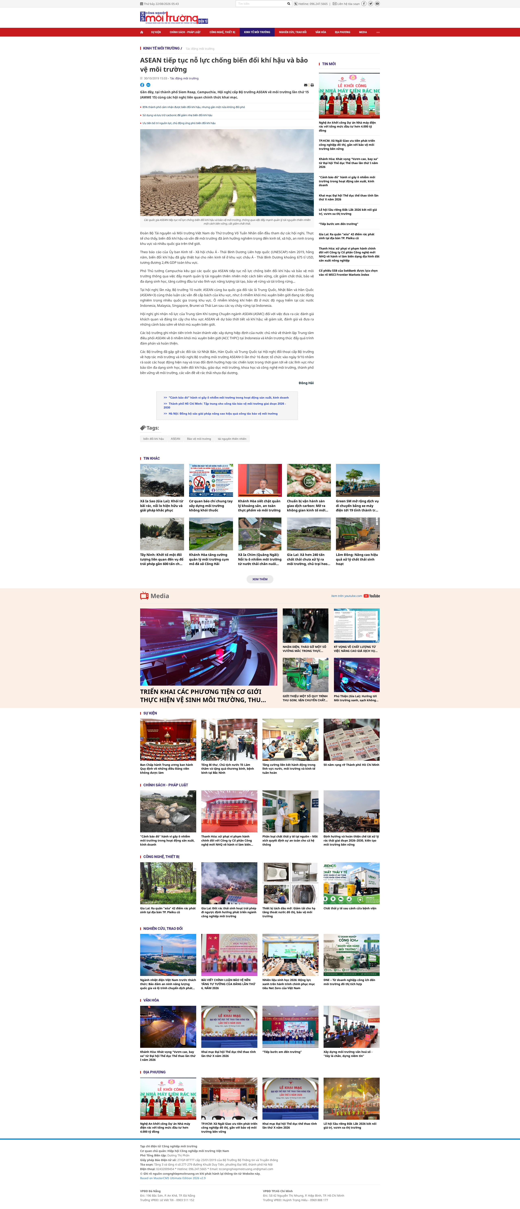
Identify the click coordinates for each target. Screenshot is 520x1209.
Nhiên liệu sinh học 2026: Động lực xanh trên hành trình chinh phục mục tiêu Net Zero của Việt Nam (288, 984)
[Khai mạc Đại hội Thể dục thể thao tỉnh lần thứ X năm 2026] (229, 1027)
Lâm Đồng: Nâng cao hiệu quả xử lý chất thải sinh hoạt (357, 559)
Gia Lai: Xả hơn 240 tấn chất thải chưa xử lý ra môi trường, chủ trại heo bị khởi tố (307, 559)
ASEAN (175, 438)
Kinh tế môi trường (257, 32)
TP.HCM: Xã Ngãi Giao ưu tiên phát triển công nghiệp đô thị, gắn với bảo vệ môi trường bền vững (347, 144)
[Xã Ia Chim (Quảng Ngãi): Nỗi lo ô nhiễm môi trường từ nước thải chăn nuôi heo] (260, 534)
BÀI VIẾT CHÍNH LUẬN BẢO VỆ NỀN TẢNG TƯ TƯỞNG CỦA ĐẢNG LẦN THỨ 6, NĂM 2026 (228, 984)
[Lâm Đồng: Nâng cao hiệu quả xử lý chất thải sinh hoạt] (358, 534)
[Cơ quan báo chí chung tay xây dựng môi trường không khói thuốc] (211, 480)
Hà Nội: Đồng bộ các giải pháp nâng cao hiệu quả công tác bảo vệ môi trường (223, 413)
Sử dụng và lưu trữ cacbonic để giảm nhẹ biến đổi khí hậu (177, 115)
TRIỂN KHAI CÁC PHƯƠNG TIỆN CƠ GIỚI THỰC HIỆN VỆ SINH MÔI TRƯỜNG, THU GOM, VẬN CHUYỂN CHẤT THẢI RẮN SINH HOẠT (202, 696)
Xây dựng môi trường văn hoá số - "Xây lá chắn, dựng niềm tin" (348, 1054)
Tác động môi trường (200, 49)
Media (363, 32)
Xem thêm (260, 579)
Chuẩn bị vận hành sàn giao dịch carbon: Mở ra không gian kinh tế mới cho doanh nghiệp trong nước (306, 505)
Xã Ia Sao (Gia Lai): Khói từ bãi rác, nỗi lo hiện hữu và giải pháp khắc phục (161, 505)
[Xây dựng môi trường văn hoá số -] (352, 1027)
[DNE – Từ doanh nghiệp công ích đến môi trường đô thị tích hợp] (352, 955)
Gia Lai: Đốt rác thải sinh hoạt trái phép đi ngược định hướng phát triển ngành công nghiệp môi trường (228, 912)
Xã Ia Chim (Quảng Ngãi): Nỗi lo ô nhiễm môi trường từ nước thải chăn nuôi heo (260, 559)
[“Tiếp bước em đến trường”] (290, 1027)
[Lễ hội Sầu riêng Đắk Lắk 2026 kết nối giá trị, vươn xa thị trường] (352, 1099)
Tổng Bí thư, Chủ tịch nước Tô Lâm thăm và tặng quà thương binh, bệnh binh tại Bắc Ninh (227, 769)
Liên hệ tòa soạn (348, 4)
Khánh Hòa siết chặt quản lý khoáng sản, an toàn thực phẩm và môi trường (259, 505)
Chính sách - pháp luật (165, 785)
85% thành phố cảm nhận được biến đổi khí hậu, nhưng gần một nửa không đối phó (194, 107)
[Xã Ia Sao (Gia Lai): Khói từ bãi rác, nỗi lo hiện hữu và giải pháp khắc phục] (162, 480)
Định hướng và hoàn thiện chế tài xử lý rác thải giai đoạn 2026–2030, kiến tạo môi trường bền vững (351, 840)
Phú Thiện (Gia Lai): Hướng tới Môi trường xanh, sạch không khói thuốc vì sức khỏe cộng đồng (355, 698)
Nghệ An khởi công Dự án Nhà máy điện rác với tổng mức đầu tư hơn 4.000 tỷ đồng (347, 126)
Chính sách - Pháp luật (185, 32)
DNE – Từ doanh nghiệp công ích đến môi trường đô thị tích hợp (349, 982)
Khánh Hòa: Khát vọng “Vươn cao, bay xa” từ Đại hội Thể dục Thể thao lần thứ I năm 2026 (348, 163)
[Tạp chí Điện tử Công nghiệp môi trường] (174, 17)
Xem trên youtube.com (346, 596)
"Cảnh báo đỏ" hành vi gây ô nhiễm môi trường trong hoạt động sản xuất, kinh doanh (228, 397)
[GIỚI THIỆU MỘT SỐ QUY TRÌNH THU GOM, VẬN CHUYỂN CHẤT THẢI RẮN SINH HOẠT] (305, 675)
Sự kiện (156, 32)
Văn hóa (320, 32)
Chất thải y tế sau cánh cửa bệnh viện (350, 908)
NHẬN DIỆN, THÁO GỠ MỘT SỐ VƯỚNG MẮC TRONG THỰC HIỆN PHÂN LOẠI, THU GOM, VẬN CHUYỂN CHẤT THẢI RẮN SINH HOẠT (304, 649)
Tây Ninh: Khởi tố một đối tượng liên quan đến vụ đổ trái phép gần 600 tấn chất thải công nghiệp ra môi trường (161, 559)
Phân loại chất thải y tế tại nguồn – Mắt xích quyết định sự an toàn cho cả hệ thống (290, 840)
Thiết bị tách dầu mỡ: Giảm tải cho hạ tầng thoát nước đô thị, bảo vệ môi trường (288, 912)
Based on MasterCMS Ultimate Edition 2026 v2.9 (173, 1178)
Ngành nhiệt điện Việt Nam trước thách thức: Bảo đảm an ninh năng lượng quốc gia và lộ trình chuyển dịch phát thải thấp (168, 984)
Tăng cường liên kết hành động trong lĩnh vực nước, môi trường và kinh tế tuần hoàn (288, 769)
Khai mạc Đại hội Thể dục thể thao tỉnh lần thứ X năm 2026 (348, 197)
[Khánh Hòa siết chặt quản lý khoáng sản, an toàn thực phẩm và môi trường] (260, 480)
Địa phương (342, 32)
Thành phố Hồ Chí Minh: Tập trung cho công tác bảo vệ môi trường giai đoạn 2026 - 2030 (225, 405)
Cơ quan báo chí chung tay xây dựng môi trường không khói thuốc (211, 505)
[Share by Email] (305, 85)
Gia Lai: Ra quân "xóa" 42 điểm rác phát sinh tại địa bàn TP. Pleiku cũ (346, 236)
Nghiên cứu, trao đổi (293, 32)
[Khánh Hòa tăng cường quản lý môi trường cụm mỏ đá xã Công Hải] (211, 534)
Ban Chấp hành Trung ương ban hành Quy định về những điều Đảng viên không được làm (166, 769)
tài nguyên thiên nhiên (232, 438)
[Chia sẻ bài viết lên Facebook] (142, 85)
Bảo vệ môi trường (199, 438)
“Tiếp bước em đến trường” (338, 224)
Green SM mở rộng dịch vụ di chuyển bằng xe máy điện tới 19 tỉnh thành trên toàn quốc (357, 505)
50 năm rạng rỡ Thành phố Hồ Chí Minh (351, 765)
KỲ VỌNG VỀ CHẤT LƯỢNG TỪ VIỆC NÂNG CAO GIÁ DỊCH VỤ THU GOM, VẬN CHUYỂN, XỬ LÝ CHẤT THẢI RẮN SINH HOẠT (356, 649)
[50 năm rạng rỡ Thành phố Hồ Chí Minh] (352, 740)
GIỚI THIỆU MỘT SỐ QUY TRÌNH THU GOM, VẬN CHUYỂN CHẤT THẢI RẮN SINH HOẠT (305, 698)
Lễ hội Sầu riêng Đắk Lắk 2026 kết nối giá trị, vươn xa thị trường (348, 212)
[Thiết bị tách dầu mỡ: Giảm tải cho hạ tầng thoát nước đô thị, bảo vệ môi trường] (290, 883)
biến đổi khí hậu (153, 438)
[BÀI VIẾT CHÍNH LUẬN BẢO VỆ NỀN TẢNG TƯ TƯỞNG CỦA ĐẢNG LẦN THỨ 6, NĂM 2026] (229, 955)
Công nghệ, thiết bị (222, 32)
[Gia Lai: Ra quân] (168, 883)
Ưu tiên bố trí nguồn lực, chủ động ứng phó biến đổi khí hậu (179, 123)
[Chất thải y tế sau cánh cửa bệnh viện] (352, 883)
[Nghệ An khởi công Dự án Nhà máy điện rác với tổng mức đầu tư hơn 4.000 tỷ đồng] (349, 96)
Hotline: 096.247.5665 (313, 4)
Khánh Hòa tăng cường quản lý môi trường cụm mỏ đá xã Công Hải (209, 559)
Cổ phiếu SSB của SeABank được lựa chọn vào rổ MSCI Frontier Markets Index (348, 273)
